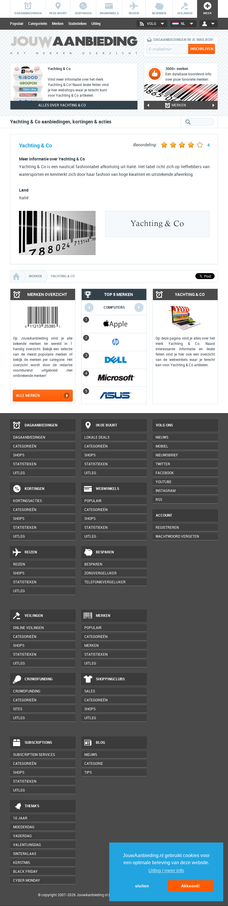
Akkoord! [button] (190, 885)
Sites (17, 709)
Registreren (167, 528)
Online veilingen (28, 628)
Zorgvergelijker (100, 573)
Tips (88, 772)
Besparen (105, 552)
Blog (100, 743)
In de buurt (106, 425)
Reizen (31, 552)
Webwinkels (107, 489)
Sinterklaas (24, 854)
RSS (159, 500)
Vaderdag (22, 836)
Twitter (163, 464)
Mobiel (162, 446)
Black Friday (25, 872)
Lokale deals (97, 437)
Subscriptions (38, 743)
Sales (89, 691)
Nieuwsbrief (167, 455)
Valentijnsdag (27, 845)
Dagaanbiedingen (41, 425)
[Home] (17, 276)
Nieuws (90, 755)
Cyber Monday (26, 880)
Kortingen (34, 489)
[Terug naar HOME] (74, 48)
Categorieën (37, 24)
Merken (58, 24)
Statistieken (77, 24)
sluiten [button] (142, 885)
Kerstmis (21, 863)
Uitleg (96, 24)
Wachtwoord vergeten (177, 536)
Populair (16, 24)
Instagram (165, 491)
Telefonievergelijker (105, 582)
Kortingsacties (27, 501)
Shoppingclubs (110, 679)
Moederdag (23, 827)
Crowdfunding (39, 679)
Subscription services (34, 755)
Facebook (165, 473)
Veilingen (34, 616)
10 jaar (20, 818)
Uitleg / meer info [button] (166, 870)
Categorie (93, 764)
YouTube (164, 482)
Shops (18, 455)
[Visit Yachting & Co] (57, 253)
